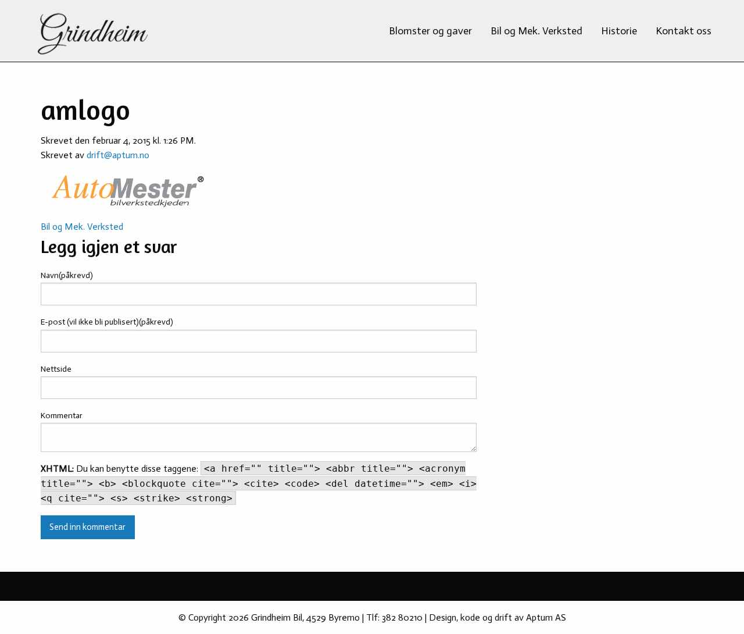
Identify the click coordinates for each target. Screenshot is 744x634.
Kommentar (62, 416)
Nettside (56, 369)
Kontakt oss (683, 30)
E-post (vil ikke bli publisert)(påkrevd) (107, 322)
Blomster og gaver (430, 30)
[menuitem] (430, 30)
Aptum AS (546, 617)
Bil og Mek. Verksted (536, 30)
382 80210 (402, 617)
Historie (619, 30)
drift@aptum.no (118, 155)
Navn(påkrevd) (67, 275)
